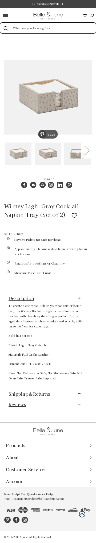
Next (86, 150)
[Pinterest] (69, 185)
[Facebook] (24, 185)
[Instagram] (51, 185)
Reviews (17, 404)
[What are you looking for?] (5, 28)
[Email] (33, 185)
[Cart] (85, 15)
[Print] (42, 185)
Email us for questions (30, 263)
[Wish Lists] (92, 15)
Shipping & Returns (29, 394)
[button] (82, 514)
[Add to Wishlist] (74, 214)
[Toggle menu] (7, 15)
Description (21, 298)
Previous (8, 150)
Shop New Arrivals (48, 4)
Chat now (58, 263)
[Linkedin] (60, 185)
